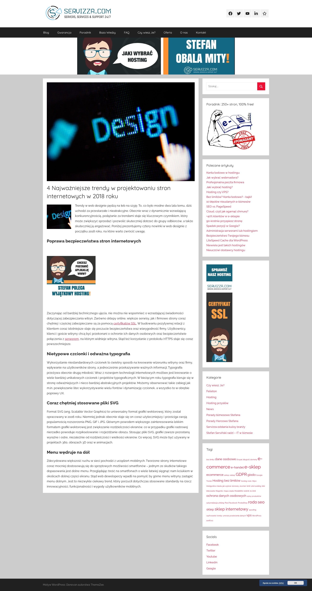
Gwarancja (64, 32)
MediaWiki (238, 491)
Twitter (210, 550)
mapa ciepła (229, 491)
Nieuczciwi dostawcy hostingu (225, 250)
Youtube (211, 556)
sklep (210, 509)
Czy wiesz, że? (146, 32)
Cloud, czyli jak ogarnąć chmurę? (227, 211)
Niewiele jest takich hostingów (225, 245)
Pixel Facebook (231, 503)
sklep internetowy (231, 509)
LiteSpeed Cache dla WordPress (227, 240)
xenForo (209, 521)
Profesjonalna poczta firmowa (225, 182)
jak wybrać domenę (230, 486)
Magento (219, 491)
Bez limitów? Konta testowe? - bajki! (229, 197)
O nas (184, 32)
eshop (226, 475)
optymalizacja (212, 503)
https (254, 481)
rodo (252, 502)
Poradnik (85, 32)
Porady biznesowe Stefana (223, 415)
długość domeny (250, 459)
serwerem (72, 339)
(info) (281, 583)
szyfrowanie (211, 516)
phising (221, 503)
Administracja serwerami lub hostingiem (232, 230)
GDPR (241, 474)
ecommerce (214, 474)
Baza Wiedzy (107, 32)
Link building (256, 486)
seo (261, 502)
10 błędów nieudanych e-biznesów (228, 201)
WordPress (256, 516)
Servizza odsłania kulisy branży (225, 426)
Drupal (239, 459)
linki (263, 486)
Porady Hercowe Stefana (222, 421)
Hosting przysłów (217, 403)
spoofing (252, 510)
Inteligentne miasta (214, 486)
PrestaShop (242, 503)
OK (295, 582)
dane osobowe (225, 459)
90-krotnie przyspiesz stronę (224, 221)
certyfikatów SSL (124, 323)
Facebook (212, 544)
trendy (219, 516)
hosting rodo (246, 481)
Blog (46, 32)
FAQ (126, 32)
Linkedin (211, 562)
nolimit (246, 491)
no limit (253, 491)
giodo (251, 474)
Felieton (211, 391)
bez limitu (210, 459)
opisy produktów (254, 496)
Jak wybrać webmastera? (222, 177)
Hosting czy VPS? (217, 192)
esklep (232, 475)
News (210, 409)
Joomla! (242, 486)
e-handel (237, 467)
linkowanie (210, 491)
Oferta (168, 32)
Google (211, 568)
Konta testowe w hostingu (223, 172)
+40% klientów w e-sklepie (223, 216)
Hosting (211, 397)
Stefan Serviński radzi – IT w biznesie (229, 432)
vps (249, 515)
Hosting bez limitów (226, 480)
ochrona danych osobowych (226, 495)
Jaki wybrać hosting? (219, 187)
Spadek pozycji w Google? (223, 225)
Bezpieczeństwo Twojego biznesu (227, 235)
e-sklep (252, 467)
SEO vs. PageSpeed (218, 206)
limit (248, 486)
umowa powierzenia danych (234, 516)
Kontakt (201, 32)
